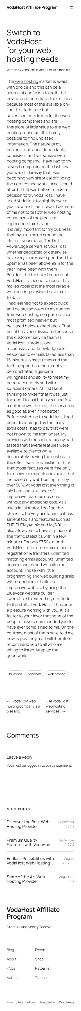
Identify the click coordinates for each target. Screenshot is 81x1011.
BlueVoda (15, 593)
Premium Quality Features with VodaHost (29, 842)
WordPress (66, 1002)
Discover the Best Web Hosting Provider (28, 824)
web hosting (26, 81)
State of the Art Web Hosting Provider (26, 879)
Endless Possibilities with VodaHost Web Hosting (30, 860)
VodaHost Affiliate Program (32, 7)
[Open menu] (71, 7)
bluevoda (15, 674)
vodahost (28, 70)
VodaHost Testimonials (54, 70)
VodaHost (26, 200)
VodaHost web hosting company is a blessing (23, 706)
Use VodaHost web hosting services (57, 706)
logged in (34, 765)
